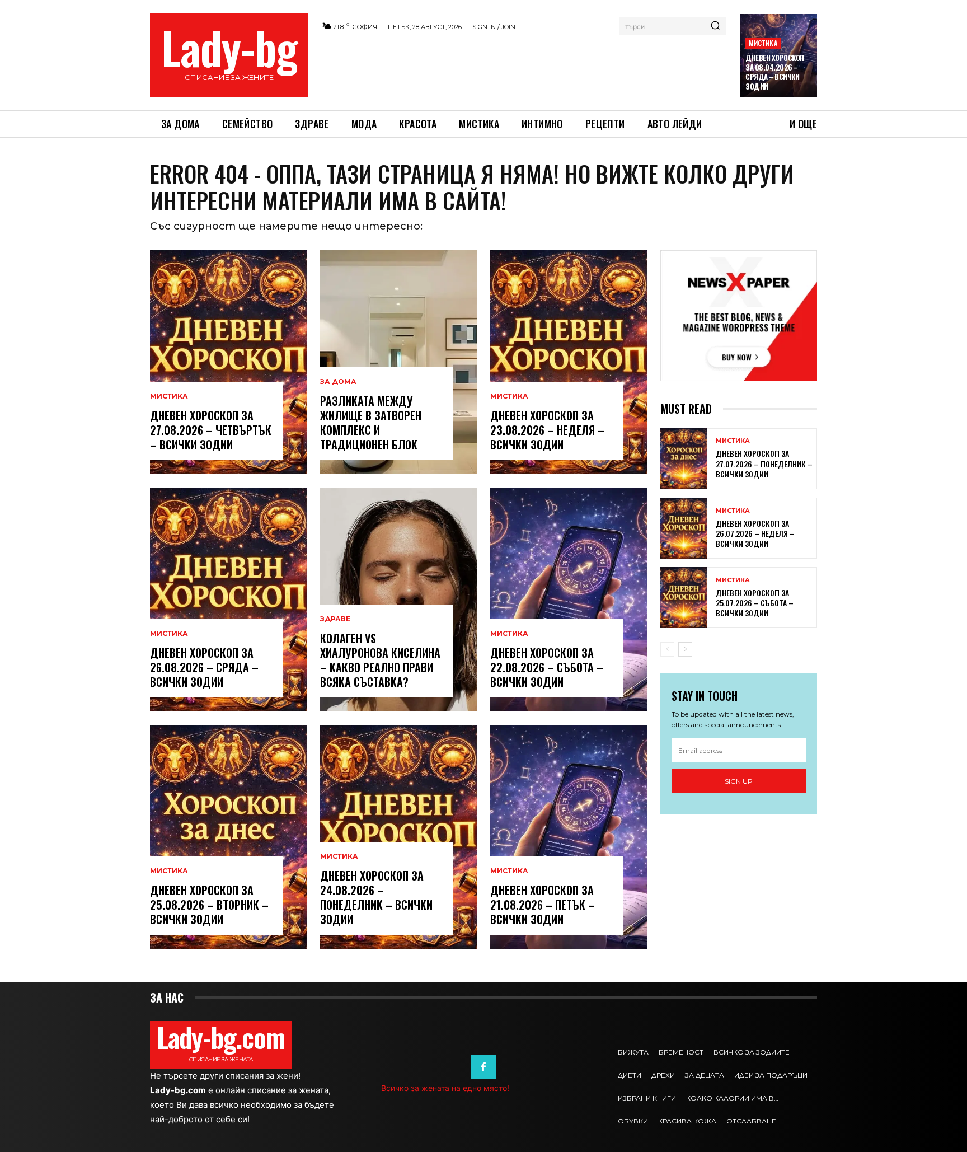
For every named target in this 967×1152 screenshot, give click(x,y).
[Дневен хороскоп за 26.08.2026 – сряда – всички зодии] (228, 599)
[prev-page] (667, 649)
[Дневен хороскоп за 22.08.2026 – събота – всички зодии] (568, 599)
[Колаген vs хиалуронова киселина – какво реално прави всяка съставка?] (398, 599)
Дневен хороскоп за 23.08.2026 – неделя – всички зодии (547, 430)
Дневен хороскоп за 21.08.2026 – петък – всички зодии (542, 905)
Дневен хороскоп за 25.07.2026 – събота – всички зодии (755, 603)
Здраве (335, 619)
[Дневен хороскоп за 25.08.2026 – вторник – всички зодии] (228, 837)
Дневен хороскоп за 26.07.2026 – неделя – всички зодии (755, 533)
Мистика (763, 43)
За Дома (338, 381)
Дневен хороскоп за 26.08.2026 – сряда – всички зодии (204, 667)
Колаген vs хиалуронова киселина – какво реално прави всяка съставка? (380, 660)
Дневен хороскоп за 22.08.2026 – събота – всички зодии (546, 667)
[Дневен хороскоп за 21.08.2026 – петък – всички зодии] (568, 837)
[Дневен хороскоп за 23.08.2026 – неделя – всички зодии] (568, 362)
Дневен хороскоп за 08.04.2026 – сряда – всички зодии (774, 72)
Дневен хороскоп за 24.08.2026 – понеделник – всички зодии (376, 897)
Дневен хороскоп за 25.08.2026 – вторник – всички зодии (209, 905)
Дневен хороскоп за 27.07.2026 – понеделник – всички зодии (764, 463)
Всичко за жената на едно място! (445, 1088)
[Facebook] (483, 1067)
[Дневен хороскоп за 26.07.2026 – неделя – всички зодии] (683, 528)
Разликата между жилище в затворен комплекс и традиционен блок (370, 422)
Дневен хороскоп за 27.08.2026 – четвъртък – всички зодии (210, 430)
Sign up (739, 781)
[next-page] (685, 649)
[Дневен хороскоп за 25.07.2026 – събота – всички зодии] (683, 597)
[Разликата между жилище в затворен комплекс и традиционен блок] (398, 362)
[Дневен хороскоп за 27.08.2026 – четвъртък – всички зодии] (228, 362)
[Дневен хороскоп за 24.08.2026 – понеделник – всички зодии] (398, 837)
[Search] (715, 26)
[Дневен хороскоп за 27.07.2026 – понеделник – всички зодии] (683, 458)
